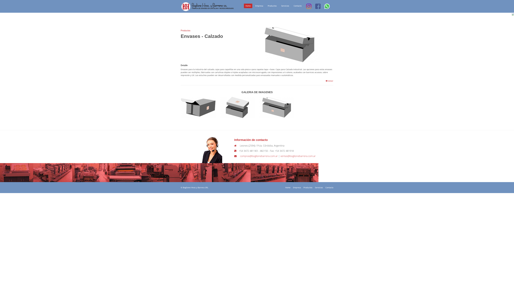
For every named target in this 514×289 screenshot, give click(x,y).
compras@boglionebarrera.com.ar (259, 156)
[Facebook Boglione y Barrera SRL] (318, 6)
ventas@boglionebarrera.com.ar (298, 156)
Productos (272, 6)
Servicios (285, 6)
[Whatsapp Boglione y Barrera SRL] (327, 6)
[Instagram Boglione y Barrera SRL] (309, 6)
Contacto (298, 6)
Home (248, 6)
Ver (199, 106)
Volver (330, 81)
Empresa (259, 6)
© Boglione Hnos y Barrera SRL (194, 187)
